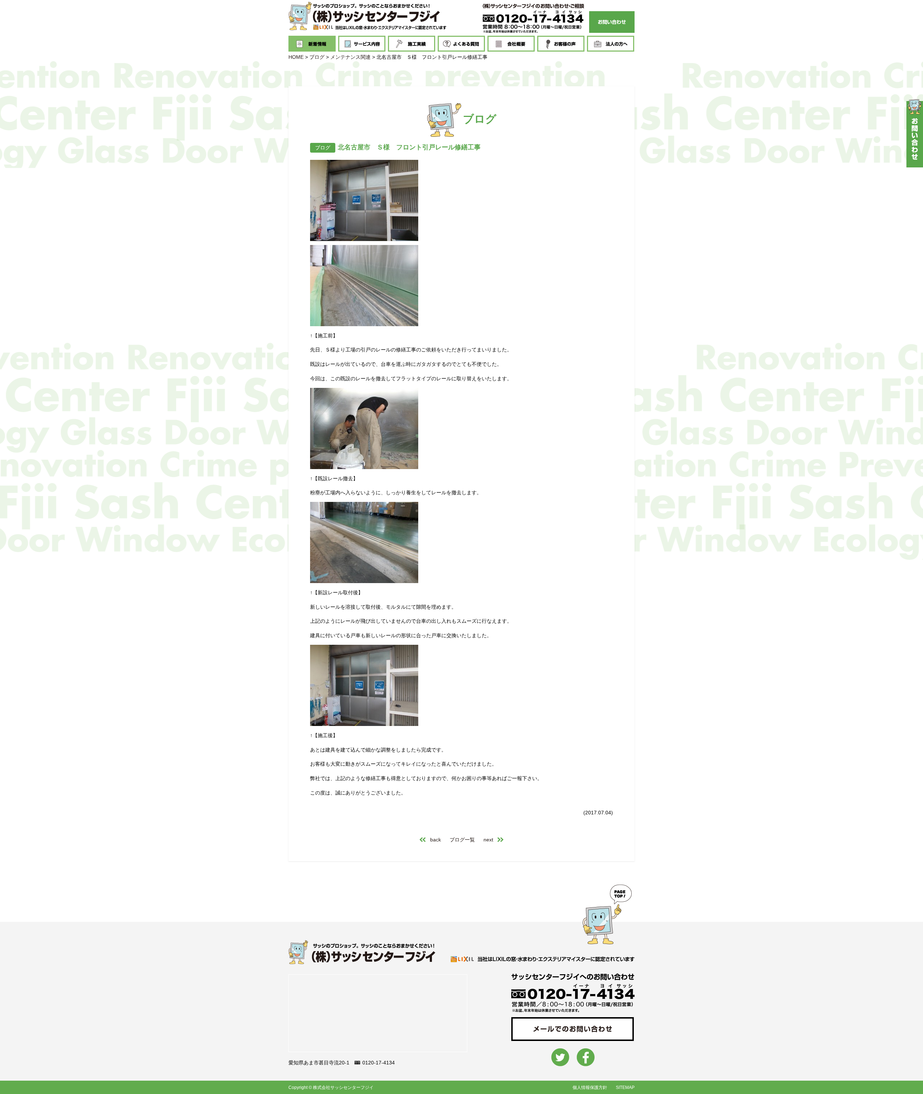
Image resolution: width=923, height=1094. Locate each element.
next (488, 840)
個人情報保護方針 (590, 1087)
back (435, 840)
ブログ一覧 (462, 840)
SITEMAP (625, 1087)
